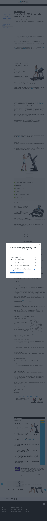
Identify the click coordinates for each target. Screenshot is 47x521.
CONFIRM (17, 272)
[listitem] (23, 257)
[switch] (35, 259)
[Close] (39, 245)
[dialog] (23, 260)
